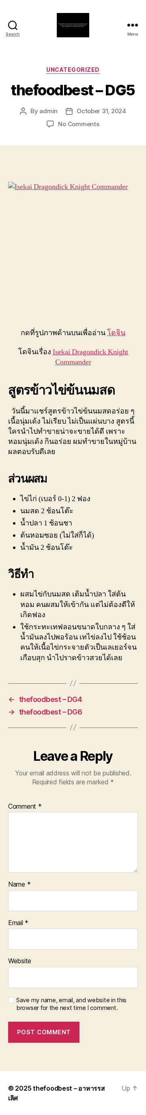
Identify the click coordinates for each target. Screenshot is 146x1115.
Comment (25, 806)
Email (18, 923)
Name (19, 884)
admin (48, 111)
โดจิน (116, 333)
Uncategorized (73, 69)
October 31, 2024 (101, 111)
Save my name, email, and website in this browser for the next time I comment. (71, 1004)
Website (19, 961)
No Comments (78, 124)
